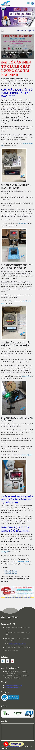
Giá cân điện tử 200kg (11, 573)
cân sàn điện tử (27, 376)
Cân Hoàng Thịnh (23, 561)
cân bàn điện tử (23, 223)
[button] (16, 24)
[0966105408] (5, 744)
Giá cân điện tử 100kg (11, 571)
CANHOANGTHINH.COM (13, 685)
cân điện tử (4, 552)
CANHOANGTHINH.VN (13, 687)
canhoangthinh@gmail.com (17, 644)
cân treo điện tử (26, 455)
